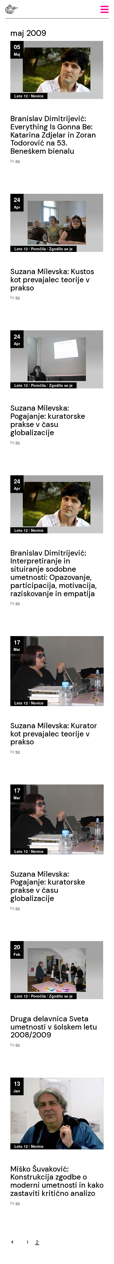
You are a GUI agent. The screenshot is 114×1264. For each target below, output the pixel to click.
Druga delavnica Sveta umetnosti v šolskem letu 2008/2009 (53, 1027)
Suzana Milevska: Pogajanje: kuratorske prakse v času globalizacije (47, 420)
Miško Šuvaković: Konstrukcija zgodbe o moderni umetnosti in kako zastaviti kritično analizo (57, 1181)
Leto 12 (21, 95)
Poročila (38, 248)
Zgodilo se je (61, 248)
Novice (37, 95)
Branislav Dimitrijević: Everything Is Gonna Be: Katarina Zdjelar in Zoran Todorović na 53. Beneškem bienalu (53, 135)
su (17, 160)
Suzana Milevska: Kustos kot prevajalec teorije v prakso (52, 280)
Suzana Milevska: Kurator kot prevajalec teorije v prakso (53, 734)
